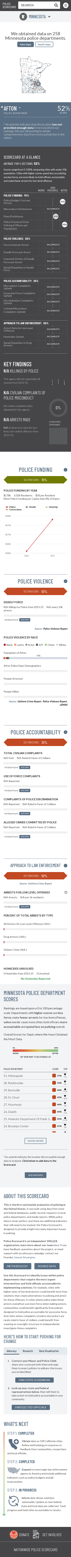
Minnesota (34, 16)
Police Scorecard (9, 5)
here (56, 1245)
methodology (17, 1266)
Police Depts (25, 44)
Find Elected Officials (30, 1407)
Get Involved (51, 1534)
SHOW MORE (35, 1140)
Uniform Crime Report (29, 701)
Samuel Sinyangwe (24, 1257)
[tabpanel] (35, 1384)
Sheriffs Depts (44, 44)
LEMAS (63, 704)
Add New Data (35, 1175)
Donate (24, 1534)
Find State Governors (34, 1380)
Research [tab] (28, 1351)
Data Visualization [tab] (49, 1351)
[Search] (55, 5)
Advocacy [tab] (11, 1351)
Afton (10, 108)
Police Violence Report (55, 628)
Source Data (47, 1266)
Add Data (25, 620)
